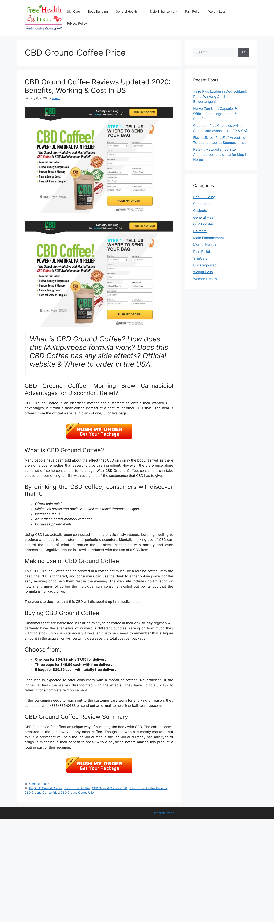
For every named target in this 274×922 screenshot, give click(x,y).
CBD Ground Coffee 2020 (109, 788)
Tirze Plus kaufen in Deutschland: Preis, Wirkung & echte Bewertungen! (220, 96)
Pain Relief (192, 11)
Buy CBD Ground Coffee (45, 788)
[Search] (243, 52)
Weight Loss (217, 11)
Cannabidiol (202, 204)
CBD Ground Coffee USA (77, 792)
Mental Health (204, 245)
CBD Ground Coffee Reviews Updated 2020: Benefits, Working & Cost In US (98, 86)
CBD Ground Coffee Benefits (148, 788)
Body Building (98, 11)
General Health (126, 11)
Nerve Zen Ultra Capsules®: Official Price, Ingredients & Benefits (215, 114)
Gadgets (200, 211)
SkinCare (73, 11)
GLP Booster (203, 224)
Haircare (200, 231)
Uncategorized (205, 265)
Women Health (205, 279)
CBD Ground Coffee (77, 788)
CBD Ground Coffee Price (42, 792)
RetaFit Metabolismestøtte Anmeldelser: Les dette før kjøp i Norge (219, 154)
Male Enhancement (163, 11)
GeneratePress (163, 813)
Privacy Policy (77, 23)
